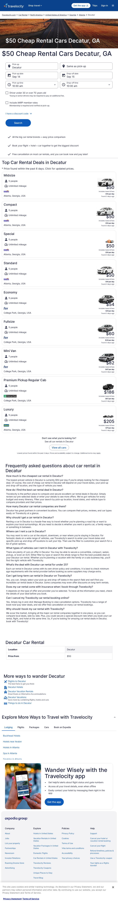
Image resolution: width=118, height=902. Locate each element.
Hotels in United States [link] (43, 833)
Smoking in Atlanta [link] (12, 759)
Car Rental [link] (23, 15)
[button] (59, 113)
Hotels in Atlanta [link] (11, 747)
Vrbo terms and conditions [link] (73, 848)
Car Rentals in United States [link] (45, 858)
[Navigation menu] (113, 5)
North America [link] (36, 15)
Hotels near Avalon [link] (12, 741)
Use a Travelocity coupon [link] (101, 858)
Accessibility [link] (67, 853)
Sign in (104, 5)
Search (18, 122)
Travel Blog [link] (38, 878)
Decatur (17, 67)
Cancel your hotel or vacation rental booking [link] (100, 839)
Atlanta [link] (82, 15)
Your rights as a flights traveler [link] (99, 864)
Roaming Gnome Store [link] (14, 863)
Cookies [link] (65, 838)
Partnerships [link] (10, 848)
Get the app (54, 801)
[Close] (113, 887)
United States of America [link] (56, 15)
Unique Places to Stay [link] (42, 873)
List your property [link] (12, 843)
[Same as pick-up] (86, 66)
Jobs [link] (7, 838)
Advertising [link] (10, 868)
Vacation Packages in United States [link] (45, 847)
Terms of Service (30, 899)
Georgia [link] (72, 15)
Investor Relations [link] (12, 858)
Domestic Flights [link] (40, 853)
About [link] (7, 833)
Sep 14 (16, 76)
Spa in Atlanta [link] (10, 753)
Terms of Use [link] (67, 843)
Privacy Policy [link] (68, 833)
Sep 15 (71, 76)
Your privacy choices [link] (71, 858)
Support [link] (93, 833)
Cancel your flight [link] (97, 846)
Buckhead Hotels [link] (11, 735)
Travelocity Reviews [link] (42, 863)
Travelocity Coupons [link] (42, 868)
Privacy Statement (12, 899)
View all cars (59, 447)
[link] (59, 682)
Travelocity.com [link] (9, 15)
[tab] (8, 727)
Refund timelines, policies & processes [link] (102, 852)
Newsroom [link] (9, 853)
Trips (94, 5)
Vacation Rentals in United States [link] (44, 839)
